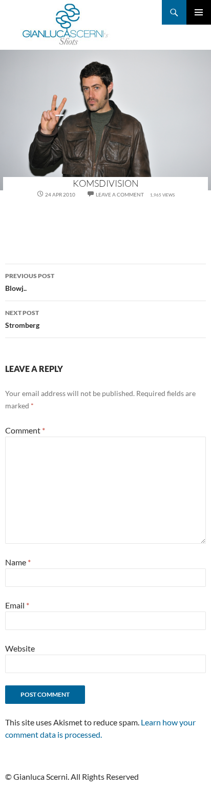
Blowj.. (29, 282)
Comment (25, 430)
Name (18, 562)
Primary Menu (198, 12)
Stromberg (22, 319)
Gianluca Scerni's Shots (65, 25)
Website (20, 648)
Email (17, 605)
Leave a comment (120, 194)
